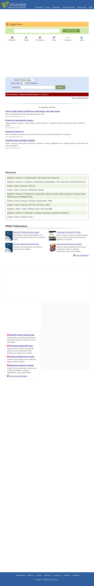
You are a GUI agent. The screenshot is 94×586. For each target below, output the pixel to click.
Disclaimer (47, 575)
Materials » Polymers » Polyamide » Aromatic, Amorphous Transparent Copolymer (38, 213)
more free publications (18, 376)
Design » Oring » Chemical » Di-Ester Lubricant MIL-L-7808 (29, 201)
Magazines (56, 7)
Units (54, 40)
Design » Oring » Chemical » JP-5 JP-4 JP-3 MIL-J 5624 (28, 205)
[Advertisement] (22, 464)
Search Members (69, 7)
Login (90, 7)
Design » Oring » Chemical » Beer (20, 217)
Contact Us (58, 575)
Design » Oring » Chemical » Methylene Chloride (25, 190)
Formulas (67, 40)
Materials (12, 40)
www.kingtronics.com (12, 128)
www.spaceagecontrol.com (14, 137)
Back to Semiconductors (80, 98)
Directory (67, 575)
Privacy (39, 575)
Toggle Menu (15, 24)
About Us (31, 575)
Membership (81, 7)
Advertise (76, 575)
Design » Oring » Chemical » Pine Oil (21, 186)
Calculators (39, 7)
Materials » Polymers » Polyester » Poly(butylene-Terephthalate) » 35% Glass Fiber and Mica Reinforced (46, 182)
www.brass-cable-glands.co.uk (15, 116)
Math (82, 40)
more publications (82, 255)
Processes (40, 40)
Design (26, 40)
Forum (48, 7)
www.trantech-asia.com (13, 148)
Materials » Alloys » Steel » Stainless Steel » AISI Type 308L (29, 209)
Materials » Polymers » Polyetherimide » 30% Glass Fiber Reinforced (33, 178)
